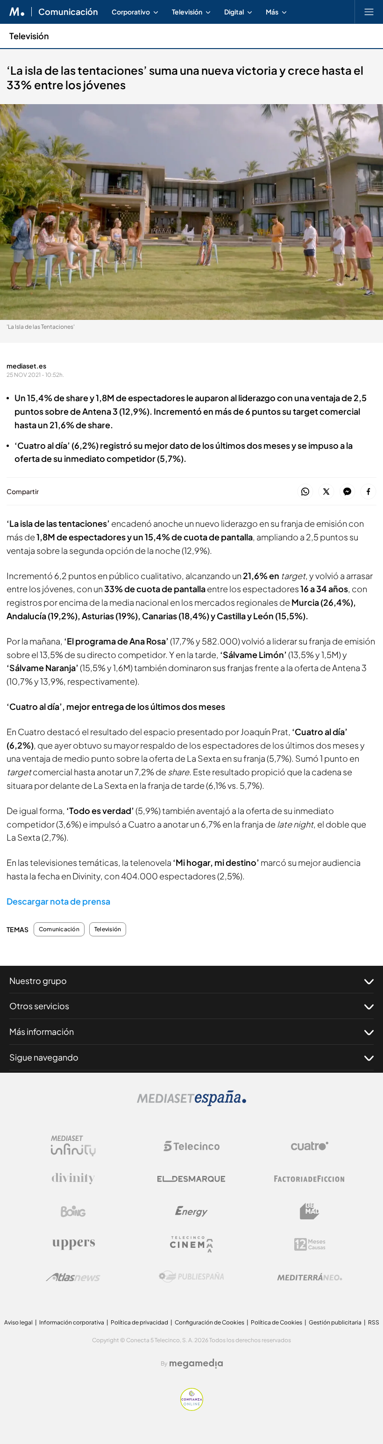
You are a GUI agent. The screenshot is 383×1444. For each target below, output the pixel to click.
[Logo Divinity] (73, 1178)
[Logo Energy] (191, 1211)
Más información (41, 1031)
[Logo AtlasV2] (73, 1277)
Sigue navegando (43, 1057)
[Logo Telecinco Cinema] (191, 1244)
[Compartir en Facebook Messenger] (347, 492)
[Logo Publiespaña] (191, 1276)
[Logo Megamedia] (196, 1363)
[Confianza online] (191, 1408)
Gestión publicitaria (335, 1322)
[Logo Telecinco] (191, 1146)
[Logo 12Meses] (310, 1244)
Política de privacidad (139, 1322)
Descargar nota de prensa (58, 901)
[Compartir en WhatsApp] (305, 492)
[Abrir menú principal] (369, 11)
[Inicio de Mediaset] (17, 11)
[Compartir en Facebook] (368, 492)
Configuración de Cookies (209, 1322)
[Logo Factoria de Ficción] (309, 1178)
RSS (373, 1322)
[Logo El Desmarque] (191, 1179)
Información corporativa (71, 1322)
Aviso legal (18, 1322)
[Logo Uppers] (73, 1244)
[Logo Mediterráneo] (309, 1277)
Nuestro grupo (38, 980)
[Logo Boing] (73, 1211)
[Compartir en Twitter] (326, 492)
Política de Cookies (276, 1322)
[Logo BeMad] (309, 1211)
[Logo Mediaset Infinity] (73, 1146)
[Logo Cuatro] (309, 1146)
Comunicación (68, 11)
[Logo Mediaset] (191, 1103)
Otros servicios (39, 1005)
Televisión (29, 35)
